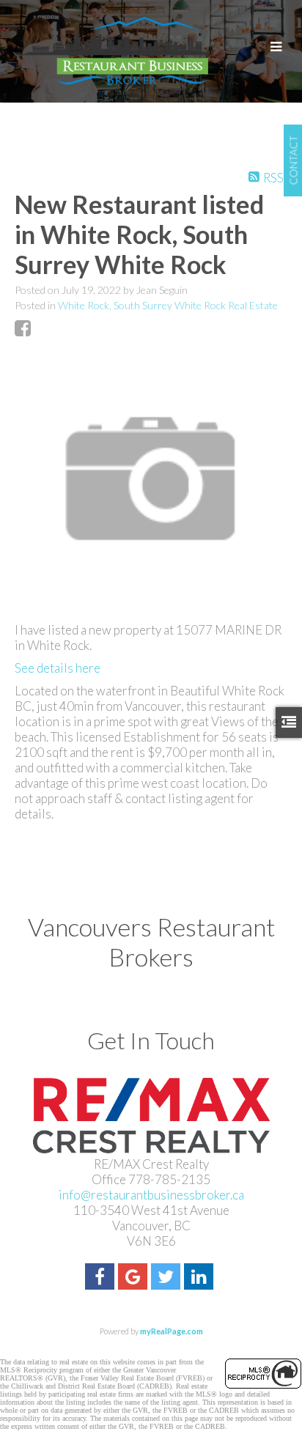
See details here (57, 668)
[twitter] (167, 1278)
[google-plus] (134, 1278)
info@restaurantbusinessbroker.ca (151, 1194)
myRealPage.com (171, 1331)
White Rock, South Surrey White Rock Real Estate (168, 305)
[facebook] (101, 1278)
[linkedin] (200, 1278)
